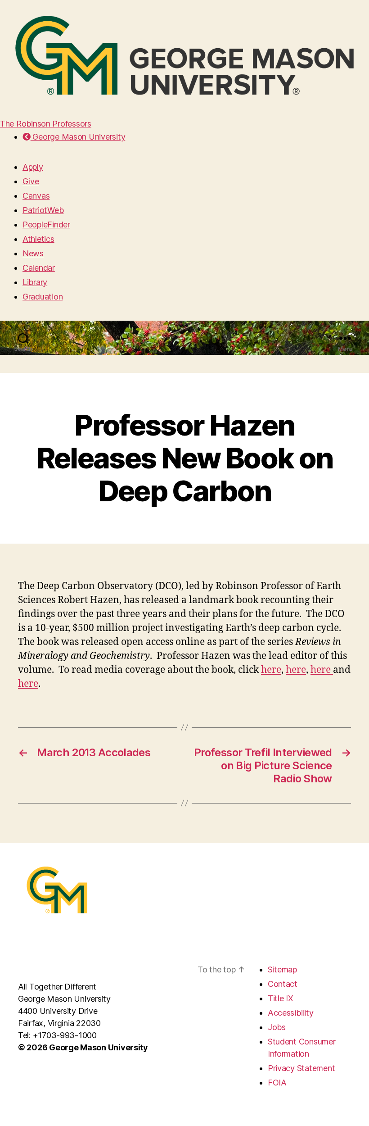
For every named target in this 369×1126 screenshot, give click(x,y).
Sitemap (282, 969)
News (33, 253)
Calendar (38, 267)
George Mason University (78, 136)
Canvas (36, 195)
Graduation (42, 296)
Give (30, 181)
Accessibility (291, 1012)
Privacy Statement (301, 1068)
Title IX (280, 998)
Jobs (277, 1027)
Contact (282, 984)
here (271, 670)
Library (34, 282)
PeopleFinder (46, 224)
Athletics (38, 239)
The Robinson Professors (45, 123)
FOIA (277, 1082)
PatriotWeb (42, 210)
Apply (32, 167)
